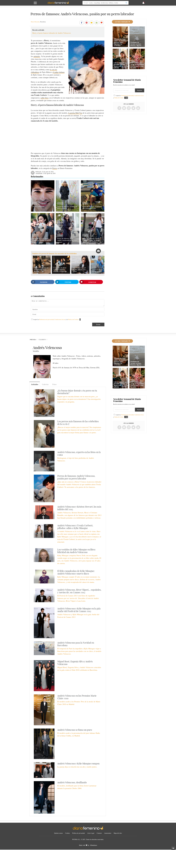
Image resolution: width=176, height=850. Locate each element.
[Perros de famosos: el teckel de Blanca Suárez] (67, 211)
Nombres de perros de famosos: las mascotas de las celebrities (54, 254)
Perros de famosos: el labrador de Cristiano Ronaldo (92, 207)
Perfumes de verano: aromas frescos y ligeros (135, 44)
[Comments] (102, 23)
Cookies (67, 833)
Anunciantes (107, 833)
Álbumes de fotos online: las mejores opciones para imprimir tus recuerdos (120, 42)
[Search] (126, 3)
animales (37, 56)
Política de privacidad (78, 833)
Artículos (34, 384)
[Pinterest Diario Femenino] (124, 108)
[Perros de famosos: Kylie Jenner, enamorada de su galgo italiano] (67, 244)
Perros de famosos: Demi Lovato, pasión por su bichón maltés (41, 240)
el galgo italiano (59, 72)
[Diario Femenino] (58, 3)
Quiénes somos (58, 833)
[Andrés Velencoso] (42, 211)
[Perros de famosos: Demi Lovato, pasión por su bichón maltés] (42, 244)
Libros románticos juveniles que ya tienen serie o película (120, 65)
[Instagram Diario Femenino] (128, 108)
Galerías (45, 384)
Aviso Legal (90, 833)
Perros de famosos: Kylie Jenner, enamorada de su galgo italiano (67, 240)
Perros (54, 168)
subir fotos (44, 97)
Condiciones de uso (60, 319)
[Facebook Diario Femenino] (119, 108)
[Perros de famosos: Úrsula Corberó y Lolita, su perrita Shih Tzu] (92, 244)
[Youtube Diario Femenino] (138, 108)
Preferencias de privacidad (46, 319)
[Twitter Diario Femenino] (133, 108)
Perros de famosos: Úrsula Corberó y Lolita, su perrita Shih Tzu (91, 240)
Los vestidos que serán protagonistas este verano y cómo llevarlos (137, 65)
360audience (93, 845)
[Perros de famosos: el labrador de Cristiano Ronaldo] (92, 211)
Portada (33, 339)
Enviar (98, 324)
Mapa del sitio (118, 833)
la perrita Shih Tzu (75, 113)
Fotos (54, 384)
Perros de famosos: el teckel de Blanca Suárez (67, 207)
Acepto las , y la (56, 319)
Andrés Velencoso (38, 206)
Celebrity (36, 203)
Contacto (99, 833)
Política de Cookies (73, 319)
